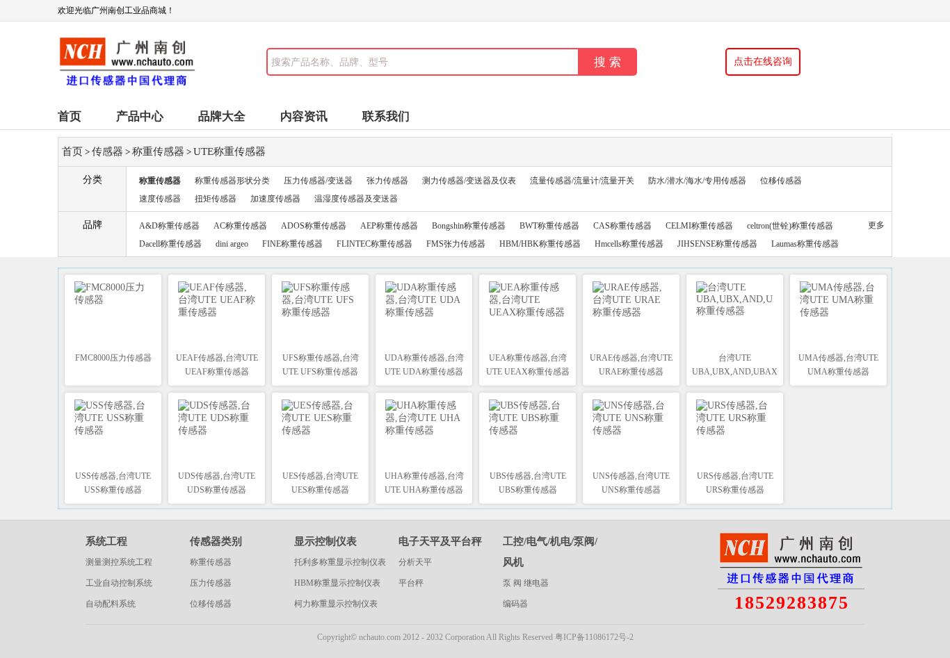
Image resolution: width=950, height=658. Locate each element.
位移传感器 (781, 181)
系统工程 (106, 541)
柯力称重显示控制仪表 (336, 604)
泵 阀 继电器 (526, 583)
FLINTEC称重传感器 (374, 244)
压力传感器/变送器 (318, 181)
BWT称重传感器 (549, 226)
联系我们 (386, 116)
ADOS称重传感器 (313, 226)
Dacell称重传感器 (170, 244)
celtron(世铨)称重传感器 (790, 226)
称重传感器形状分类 (232, 181)
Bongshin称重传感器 (469, 226)
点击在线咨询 (763, 61)
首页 (69, 116)
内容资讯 (304, 116)
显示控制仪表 (325, 541)
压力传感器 (211, 583)
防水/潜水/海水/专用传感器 (697, 181)
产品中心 (139, 116)
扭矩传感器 (215, 199)
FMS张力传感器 (455, 244)
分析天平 (415, 562)
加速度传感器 (275, 199)
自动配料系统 (111, 604)
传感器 (107, 151)
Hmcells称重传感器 (629, 244)
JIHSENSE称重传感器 (717, 244)
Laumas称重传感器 (805, 244)
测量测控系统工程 (119, 562)
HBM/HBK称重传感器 (540, 244)
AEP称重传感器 (389, 226)
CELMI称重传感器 (699, 226)
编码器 (515, 604)
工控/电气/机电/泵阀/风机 (550, 552)
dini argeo (232, 244)
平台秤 (411, 583)
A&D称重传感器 (169, 226)
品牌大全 (221, 116)
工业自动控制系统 (119, 583)
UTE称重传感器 (229, 151)
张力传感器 (387, 181)
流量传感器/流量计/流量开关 (582, 181)
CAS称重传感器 (622, 226)
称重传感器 (158, 151)
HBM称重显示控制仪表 (337, 583)
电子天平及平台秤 (440, 541)
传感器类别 (216, 541)
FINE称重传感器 (292, 244)
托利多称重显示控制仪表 (340, 562)
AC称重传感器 (240, 226)
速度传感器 (160, 199)
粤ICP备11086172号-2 (594, 637)
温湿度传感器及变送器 (356, 199)
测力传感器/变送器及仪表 (469, 181)
